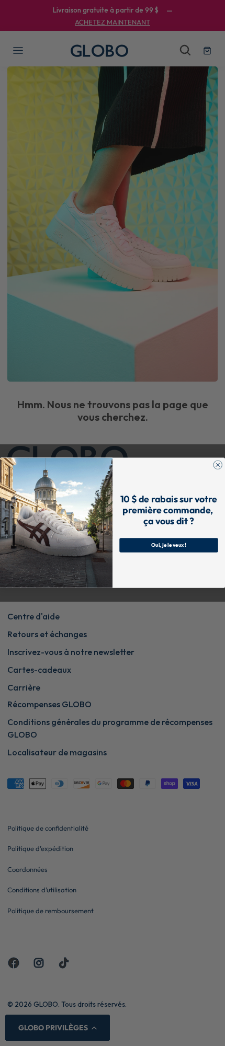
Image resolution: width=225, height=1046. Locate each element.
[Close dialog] (217, 465)
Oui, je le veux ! (168, 545)
